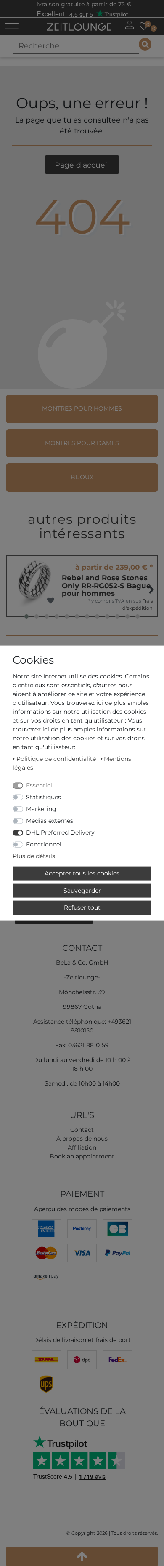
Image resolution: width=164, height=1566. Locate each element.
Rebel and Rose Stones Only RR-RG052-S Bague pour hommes (106, 585)
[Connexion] (129, 25)
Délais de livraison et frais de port (82, 1340)
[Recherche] (145, 44)
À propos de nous (82, 1138)
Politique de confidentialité (57, 759)
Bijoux (82, 477)
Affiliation (82, 1147)
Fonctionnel (43, 844)
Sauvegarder (82, 890)
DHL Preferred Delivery (60, 832)
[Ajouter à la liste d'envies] (51, 601)
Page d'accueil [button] (82, 164)
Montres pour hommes (82, 408)
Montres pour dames (82, 443)
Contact (82, 1130)
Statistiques (43, 797)
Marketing (41, 809)
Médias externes (49, 820)
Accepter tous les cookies (82, 873)
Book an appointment (82, 1156)
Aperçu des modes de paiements (82, 1209)
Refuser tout (82, 907)
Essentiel (39, 785)
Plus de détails (34, 856)
